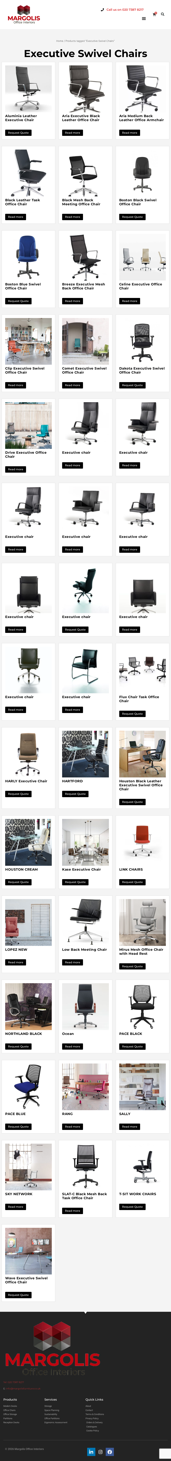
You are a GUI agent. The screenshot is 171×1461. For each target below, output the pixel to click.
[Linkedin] (91, 1452)
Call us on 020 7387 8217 (125, 10)
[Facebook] (110, 1452)
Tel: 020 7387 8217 (13, 1382)
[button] (144, 18)
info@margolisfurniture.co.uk (23, 1388)
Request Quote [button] (18, 132)
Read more (72, 132)
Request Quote (132, 216)
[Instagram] (101, 1452)
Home (59, 40)
